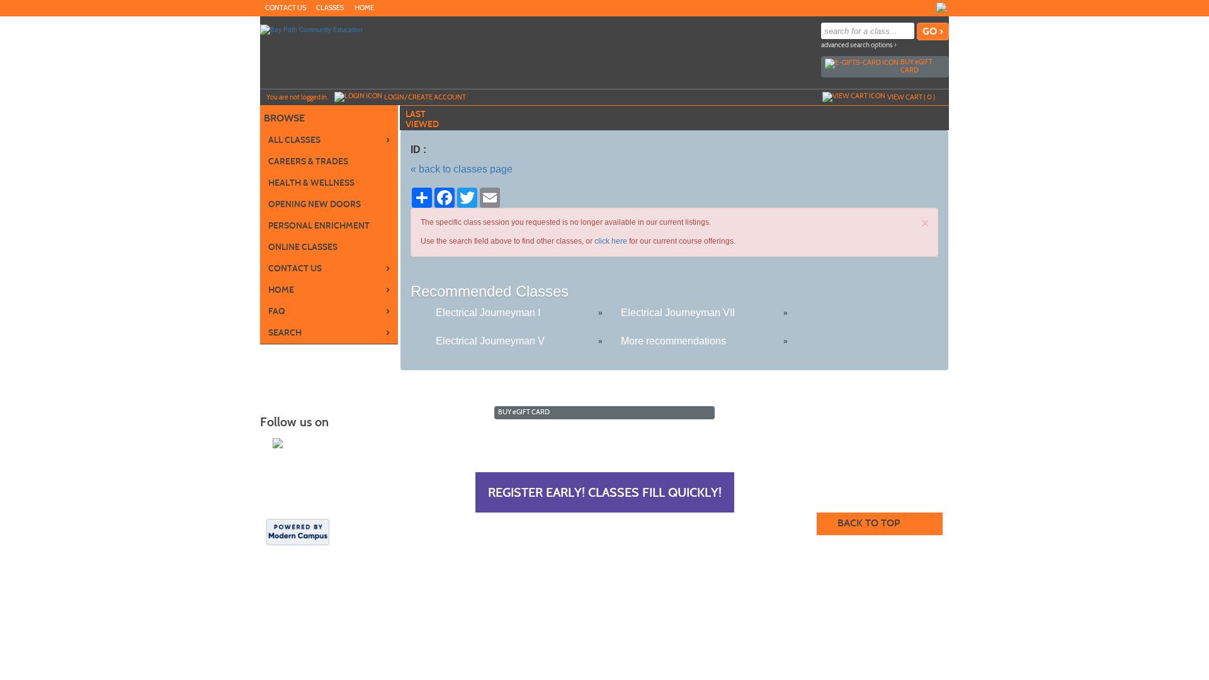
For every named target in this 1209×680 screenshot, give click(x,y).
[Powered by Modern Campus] (297, 530)
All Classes (329, 139)
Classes (330, 8)
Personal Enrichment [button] (319, 225)
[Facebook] (941, 8)
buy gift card (916, 65)
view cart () (911, 97)
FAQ (329, 311)
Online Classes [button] (303, 247)
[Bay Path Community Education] (311, 29)
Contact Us (285, 8)
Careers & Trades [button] (308, 161)
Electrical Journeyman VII (678, 312)
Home (364, 8)
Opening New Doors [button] (314, 204)
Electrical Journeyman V (490, 341)
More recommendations (673, 341)
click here (610, 241)
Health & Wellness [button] (311, 183)
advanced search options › (859, 45)
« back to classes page (462, 169)
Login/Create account (425, 97)
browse (284, 118)
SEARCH (329, 332)
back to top (868, 523)
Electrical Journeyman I (488, 312)
